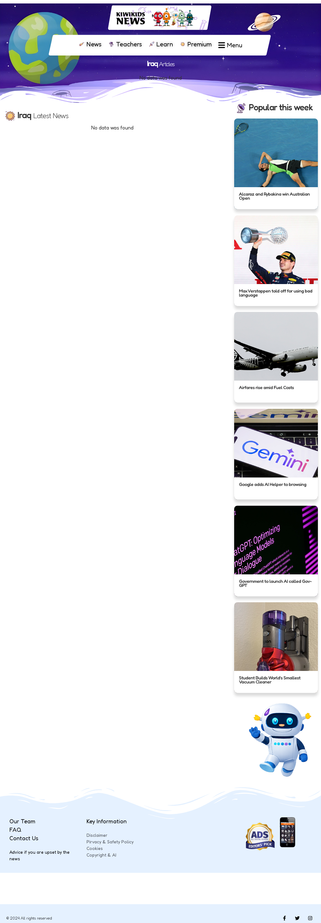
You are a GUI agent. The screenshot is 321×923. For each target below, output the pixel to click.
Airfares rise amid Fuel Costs (266, 387)
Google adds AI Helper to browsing (272, 484)
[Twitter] (297, 918)
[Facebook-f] (284, 918)
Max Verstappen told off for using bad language (275, 292)
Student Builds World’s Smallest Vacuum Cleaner (269, 680)
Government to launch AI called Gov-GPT (275, 583)
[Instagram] (310, 918)
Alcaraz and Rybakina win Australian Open (274, 196)
